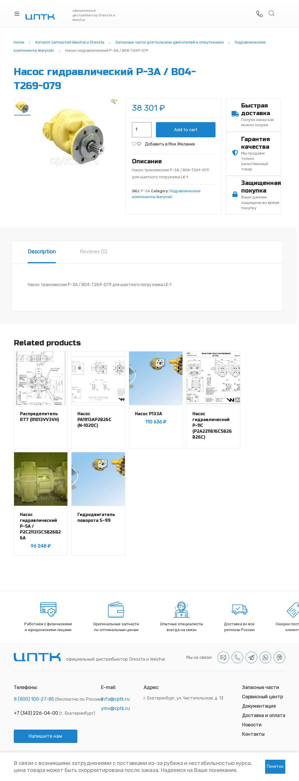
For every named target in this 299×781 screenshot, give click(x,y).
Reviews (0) (93, 251)
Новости (252, 725)
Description (42, 251)
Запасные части (260, 687)
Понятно (275, 766)
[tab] (42, 252)
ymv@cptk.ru (115, 708)
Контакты (253, 734)
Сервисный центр (262, 696)
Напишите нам (45, 736)
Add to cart (185, 129)
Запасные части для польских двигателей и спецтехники (169, 42)
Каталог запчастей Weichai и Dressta (69, 42)
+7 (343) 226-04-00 (36, 713)
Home (19, 42)
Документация (259, 706)
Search (272, 13)
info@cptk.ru (115, 699)
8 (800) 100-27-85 (34, 699)
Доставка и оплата (263, 715)
